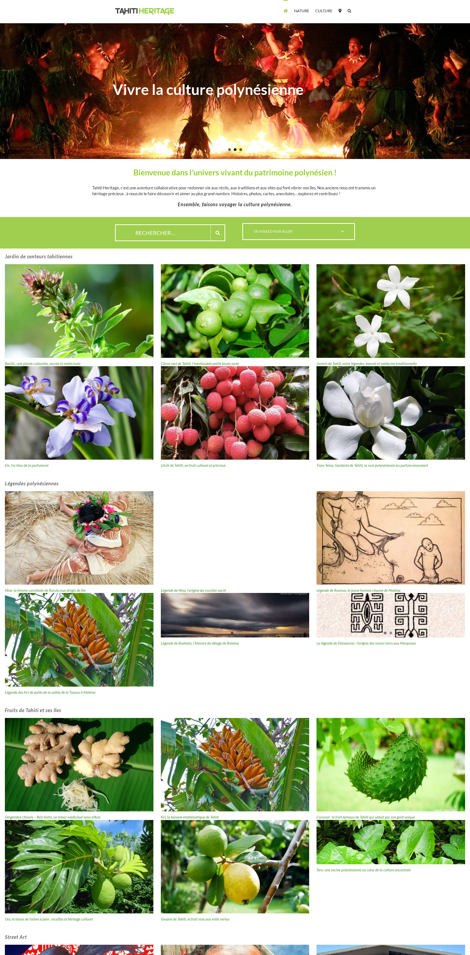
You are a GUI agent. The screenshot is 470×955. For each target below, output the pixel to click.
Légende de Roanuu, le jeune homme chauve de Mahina (358, 590)
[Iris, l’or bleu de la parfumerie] (79, 413)
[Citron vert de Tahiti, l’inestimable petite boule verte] (235, 311)
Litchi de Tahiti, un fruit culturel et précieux (193, 465)
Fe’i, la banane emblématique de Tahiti (190, 817)
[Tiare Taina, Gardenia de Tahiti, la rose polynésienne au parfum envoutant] (391, 413)
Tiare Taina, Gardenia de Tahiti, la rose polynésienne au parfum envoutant (372, 465)
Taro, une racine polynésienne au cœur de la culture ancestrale (364, 870)
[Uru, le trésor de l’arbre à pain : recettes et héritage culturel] (79, 866)
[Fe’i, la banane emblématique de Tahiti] (235, 764)
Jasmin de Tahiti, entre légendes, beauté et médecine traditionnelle (367, 363)
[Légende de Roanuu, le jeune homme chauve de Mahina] (391, 538)
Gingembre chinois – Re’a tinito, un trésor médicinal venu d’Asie (52, 817)
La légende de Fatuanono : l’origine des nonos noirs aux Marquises (366, 643)
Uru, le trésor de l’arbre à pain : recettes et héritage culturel (49, 919)
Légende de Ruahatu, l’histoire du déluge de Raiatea (200, 643)
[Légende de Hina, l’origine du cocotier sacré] (235, 538)
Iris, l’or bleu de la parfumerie (27, 465)
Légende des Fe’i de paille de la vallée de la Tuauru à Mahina (50, 692)
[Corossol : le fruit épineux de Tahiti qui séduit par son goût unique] (391, 764)
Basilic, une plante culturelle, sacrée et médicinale (43, 363)
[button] (349, 10)
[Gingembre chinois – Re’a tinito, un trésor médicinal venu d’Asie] (79, 764)
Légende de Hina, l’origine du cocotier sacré (193, 590)
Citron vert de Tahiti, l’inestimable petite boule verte (200, 363)
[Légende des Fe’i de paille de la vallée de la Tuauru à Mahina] (79, 639)
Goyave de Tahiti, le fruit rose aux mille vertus (195, 919)
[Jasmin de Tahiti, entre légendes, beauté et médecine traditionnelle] (391, 311)
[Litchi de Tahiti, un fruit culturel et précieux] (235, 413)
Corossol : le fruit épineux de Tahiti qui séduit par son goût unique (366, 817)
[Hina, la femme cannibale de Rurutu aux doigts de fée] (79, 538)
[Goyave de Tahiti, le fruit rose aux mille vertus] (235, 866)
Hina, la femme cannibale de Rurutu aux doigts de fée (45, 590)
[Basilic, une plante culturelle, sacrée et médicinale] (79, 311)
